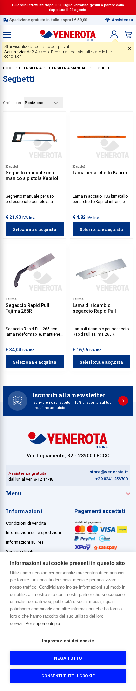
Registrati (60, 51)
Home (8, 68)
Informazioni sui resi (25, 542)
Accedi (41, 51)
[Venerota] (68, 33)
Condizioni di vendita (26, 523)
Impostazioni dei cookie (68, 640)
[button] (114, 34)
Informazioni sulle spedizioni (33, 532)
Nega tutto (68, 658)
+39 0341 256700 (111, 479)
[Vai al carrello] (128, 34)
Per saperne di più (42, 623)
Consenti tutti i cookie (68, 676)
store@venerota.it (109, 472)
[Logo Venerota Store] (68, 447)
